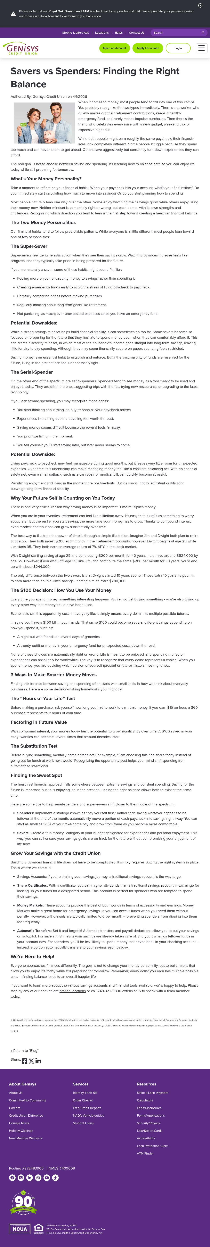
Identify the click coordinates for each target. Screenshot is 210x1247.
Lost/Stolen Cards (149, 1130)
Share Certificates (32, 885)
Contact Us (136, 32)
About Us (15, 1092)
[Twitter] (21, 1177)
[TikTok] (55, 1177)
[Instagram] (38, 1177)
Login (178, 48)
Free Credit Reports (87, 1108)
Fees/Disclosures (149, 1108)
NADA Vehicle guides (88, 1115)
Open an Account (114, 48)
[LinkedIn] (29, 1177)
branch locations (72, 991)
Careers (14, 1108)
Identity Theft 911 (85, 1092)
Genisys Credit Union (50, 96)
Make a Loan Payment (152, 1092)
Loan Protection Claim (153, 1145)
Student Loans (83, 1123)
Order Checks (83, 1100)
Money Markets (30, 905)
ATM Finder (145, 1153)
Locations (102, 32)
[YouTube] (46, 1177)
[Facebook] (12, 1177)
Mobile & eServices (75, 32)
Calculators (145, 1100)
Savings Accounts (31, 876)
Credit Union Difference (26, 1115)
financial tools (126, 985)
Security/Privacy (148, 1123)
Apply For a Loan (148, 48)
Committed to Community (27, 1100)
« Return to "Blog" (25, 1050)
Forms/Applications (151, 1115)
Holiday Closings (21, 1130)
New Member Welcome (25, 1138)
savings (109, 193)
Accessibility (146, 1138)
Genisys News (19, 1123)
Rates (119, 32)
